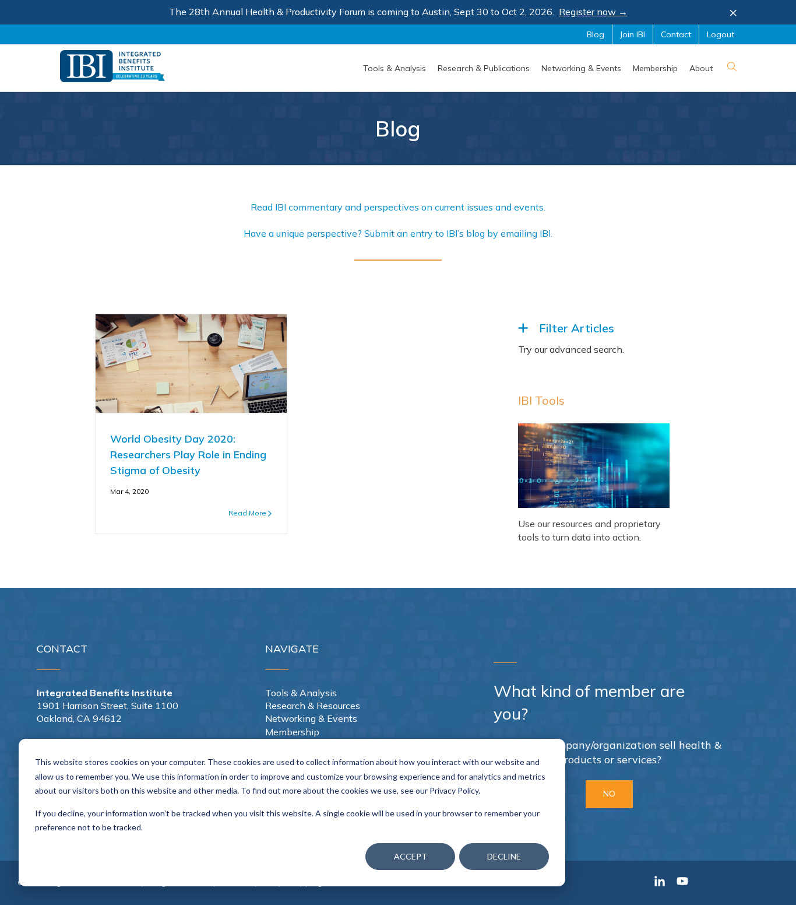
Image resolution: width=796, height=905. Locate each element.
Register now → (593, 11)
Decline (504, 856)
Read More (247, 512)
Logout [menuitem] (720, 34)
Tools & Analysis (301, 693)
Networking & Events (311, 718)
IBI (545, 233)
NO (609, 793)
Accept (410, 856)
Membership (292, 732)
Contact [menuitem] (676, 34)
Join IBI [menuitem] (632, 34)
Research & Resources (312, 705)
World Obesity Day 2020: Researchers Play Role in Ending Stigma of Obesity (188, 454)
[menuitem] (394, 68)
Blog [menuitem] (595, 34)
